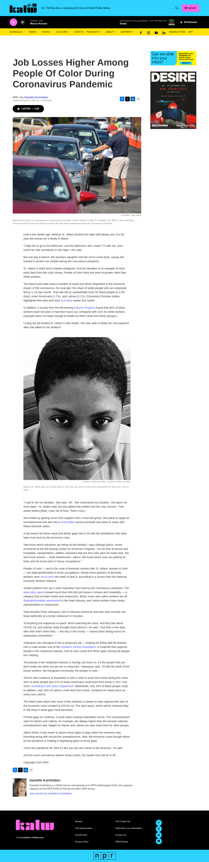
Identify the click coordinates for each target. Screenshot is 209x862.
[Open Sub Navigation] (24, 32)
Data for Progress (84, 307)
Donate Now (81, 835)
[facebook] (141, 32)
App (190, 32)
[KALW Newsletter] (173, 58)
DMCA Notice (121, 842)
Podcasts (93, 32)
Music (46, 32)
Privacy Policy (81, 842)
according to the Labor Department (52, 686)
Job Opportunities (83, 828)
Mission (78, 821)
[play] (13, 22)
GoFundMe (68, 522)
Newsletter (177, 32)
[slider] (27, 22)
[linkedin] (164, 32)
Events (79, 32)
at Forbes (67, 300)
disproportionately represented (42, 600)
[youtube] (156, 32)
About (110, 32)
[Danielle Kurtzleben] (19, 787)
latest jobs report (33, 592)
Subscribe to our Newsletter (128, 828)
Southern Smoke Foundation (78, 646)
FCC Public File (122, 821)
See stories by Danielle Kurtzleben (51, 793)
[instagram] (148, 32)
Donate (191, 7)
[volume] (22, 22)
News (32, 32)
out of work (47, 576)
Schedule (16, 32)
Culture (62, 32)
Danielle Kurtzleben (36, 97)
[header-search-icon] (177, 8)
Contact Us (120, 835)
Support (126, 32)
